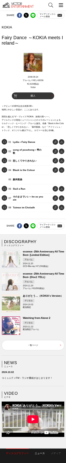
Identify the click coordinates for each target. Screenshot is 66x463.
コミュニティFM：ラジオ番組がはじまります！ (27, 378)
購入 (33, 95)
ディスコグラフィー (17, 453)
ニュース (40, 453)
